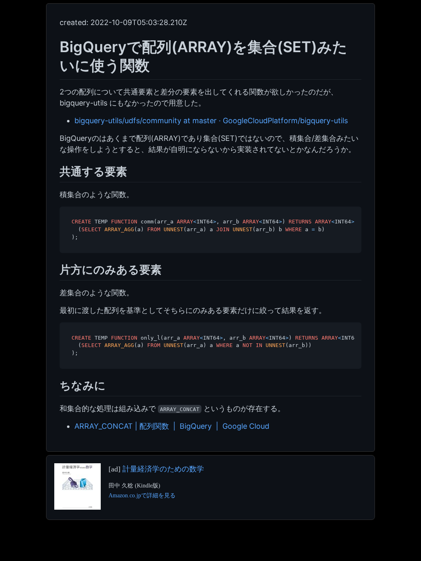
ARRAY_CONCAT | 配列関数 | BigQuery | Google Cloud (171, 426)
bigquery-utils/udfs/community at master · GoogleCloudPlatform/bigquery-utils (211, 120)
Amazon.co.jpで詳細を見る (142, 495)
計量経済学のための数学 (163, 469)
